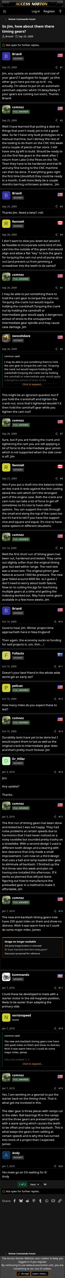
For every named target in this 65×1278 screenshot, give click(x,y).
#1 (61, 67)
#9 (61, 548)
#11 (61, 666)
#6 (61, 349)
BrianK (9, 36)
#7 (61, 433)
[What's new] (60, 11)
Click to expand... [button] (33, 384)
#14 (61, 771)
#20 (61, 1166)
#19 (61, 1088)
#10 (61, 621)
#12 (61, 698)
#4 (61, 234)
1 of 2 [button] (22, 1184)
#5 (61, 287)
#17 (61, 987)
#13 (61, 731)
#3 (61, 206)
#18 (61, 1028)
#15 (61, 816)
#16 (61, 911)
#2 (61, 120)
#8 (61, 478)
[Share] (56, 67)
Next (33, 1184)
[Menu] (4, 11)
